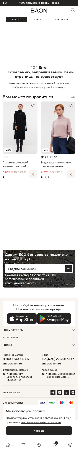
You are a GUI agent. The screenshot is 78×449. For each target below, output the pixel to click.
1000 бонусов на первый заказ (39, 3)
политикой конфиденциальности (24, 281)
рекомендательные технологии (41, 422)
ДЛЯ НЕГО (39, 19)
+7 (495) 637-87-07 (58, 359)
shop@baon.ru (12, 363)
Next (72, 97)
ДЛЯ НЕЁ (16, 19)
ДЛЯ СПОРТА (61, 19)
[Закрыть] (69, 411)
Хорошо (39, 430)
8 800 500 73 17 (16, 359)
